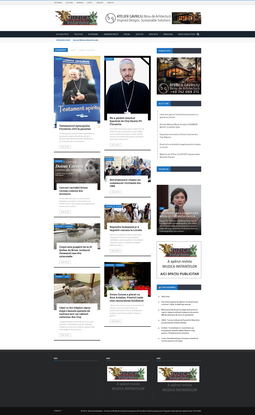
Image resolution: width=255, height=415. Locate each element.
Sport (89, 3)
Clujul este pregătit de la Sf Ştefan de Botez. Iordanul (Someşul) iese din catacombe (75, 251)
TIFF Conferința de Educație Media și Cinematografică (178, 215)
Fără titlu (165, 296)
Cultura (69, 3)
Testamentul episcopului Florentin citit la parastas (75, 127)
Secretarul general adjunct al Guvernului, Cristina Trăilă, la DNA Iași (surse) (179, 303)
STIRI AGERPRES (168, 287)
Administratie (111, 34)
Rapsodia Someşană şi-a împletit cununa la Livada (126, 228)
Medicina (168, 34)
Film (161, 208)
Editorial (58, 3)
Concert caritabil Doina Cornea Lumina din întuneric (73, 190)
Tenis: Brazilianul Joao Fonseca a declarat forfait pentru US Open (179, 339)
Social (127, 34)
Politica (78, 34)
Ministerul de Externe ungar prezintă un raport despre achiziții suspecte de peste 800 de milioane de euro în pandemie (179, 312)
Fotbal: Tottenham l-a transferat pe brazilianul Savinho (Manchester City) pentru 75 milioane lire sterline (178, 330)
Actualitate (62, 34)
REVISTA (110, 3)
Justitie (139, 34)
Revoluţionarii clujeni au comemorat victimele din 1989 (125, 183)
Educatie (153, 34)
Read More (65, 147)
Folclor (118, 206)
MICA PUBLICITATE (186, 34)
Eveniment (58, 59)
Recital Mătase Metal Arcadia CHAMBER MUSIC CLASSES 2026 (99, 40)
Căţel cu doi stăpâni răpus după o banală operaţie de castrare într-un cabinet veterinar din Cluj (74, 312)
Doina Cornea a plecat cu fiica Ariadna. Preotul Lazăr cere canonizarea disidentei (127, 297)
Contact (99, 3)
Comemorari (110, 265)
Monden (80, 3)
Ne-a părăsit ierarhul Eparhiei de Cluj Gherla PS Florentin (126, 121)
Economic (93, 34)
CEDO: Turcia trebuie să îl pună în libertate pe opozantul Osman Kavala (180, 321)
